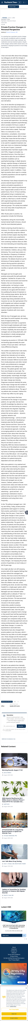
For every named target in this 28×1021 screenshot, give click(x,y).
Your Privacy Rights (14, 960)
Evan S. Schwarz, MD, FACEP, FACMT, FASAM (15, 863)
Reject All (14, 1014)
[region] (14, 1003)
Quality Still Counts (14, 706)
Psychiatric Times (5, 19)
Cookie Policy (13, 1006)
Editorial (14, 953)
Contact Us (14, 951)
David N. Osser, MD (8, 895)
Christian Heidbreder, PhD (10, 835)
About (14, 947)
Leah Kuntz (6, 804)
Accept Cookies (14, 1018)
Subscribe (20, 726)
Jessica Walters (7, 772)
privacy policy (8, 730)
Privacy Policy (14, 956)
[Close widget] (25, 965)
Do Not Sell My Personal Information (14, 958)
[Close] (26, 988)
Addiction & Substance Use (8, 739)
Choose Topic (12, 6)
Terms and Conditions (14, 954)
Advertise (14, 949)
